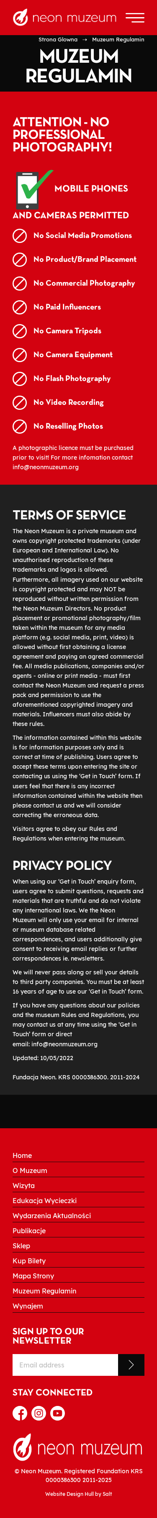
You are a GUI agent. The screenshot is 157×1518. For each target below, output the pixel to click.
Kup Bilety (29, 1261)
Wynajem (28, 1306)
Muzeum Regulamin (45, 1291)
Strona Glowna (58, 39)
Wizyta (24, 1185)
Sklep (21, 1246)
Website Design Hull (69, 1494)
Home (22, 1155)
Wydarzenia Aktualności (52, 1215)
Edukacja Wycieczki (45, 1200)
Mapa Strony (33, 1276)
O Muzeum (30, 1170)
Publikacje (29, 1231)
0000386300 (63, 1479)
